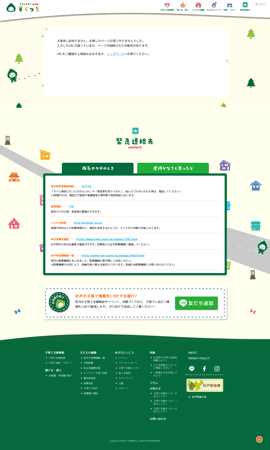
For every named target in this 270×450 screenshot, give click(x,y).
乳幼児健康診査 (92, 368)
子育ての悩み (91, 388)
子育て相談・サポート (61, 363)
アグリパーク (125, 378)
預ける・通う (183, 9)
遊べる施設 (124, 373)
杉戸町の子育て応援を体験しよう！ (165, 359)
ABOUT (192, 352)
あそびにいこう (214, 9)
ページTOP (259, 439)
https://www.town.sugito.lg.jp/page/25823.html (113, 255)
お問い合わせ (158, 419)
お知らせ (155, 388)
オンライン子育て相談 (95, 373)
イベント (123, 358)
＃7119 (86, 186)
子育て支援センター (129, 368)
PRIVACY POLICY (199, 358)
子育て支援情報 (167, 9)
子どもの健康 (198, 9)
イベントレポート (128, 363)
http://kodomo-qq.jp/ (88, 223)
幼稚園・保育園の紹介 (61, 375)
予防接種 (88, 363)
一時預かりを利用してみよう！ (165, 374)
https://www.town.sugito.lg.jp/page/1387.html (107, 239)
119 (71, 206)
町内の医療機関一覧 (94, 358)
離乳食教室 (90, 378)
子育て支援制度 (57, 358)
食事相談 (88, 383)
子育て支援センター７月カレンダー (165, 402)
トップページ (115, 54)
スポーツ (123, 388)
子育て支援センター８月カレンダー (165, 395)
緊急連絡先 (245, 9)
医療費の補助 (91, 393)
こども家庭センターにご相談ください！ (165, 366)
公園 (120, 383)
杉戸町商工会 (199, 397)
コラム (154, 383)
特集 (152, 352)
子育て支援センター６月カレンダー (165, 410)
